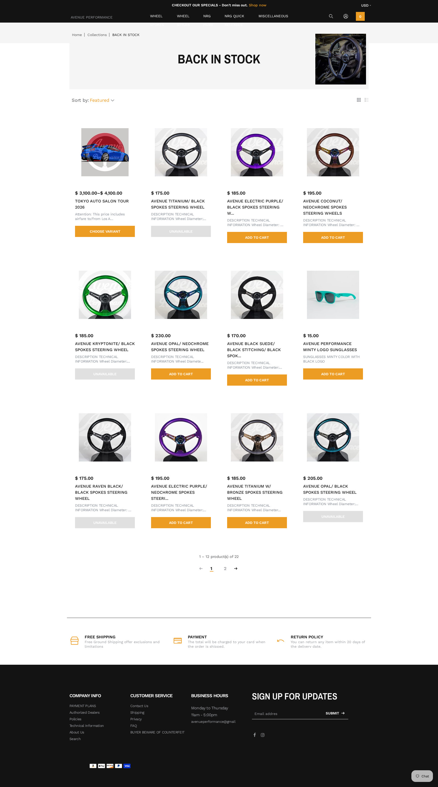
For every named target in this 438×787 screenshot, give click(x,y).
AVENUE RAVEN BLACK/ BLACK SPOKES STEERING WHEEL (101, 492)
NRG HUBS (208, 17)
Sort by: (80, 100)
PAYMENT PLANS (82, 706)
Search (75, 739)
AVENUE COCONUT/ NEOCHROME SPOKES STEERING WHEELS (325, 207)
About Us (76, 732)
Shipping (137, 712)
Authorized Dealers (84, 712)
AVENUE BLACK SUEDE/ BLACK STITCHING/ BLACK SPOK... (254, 349)
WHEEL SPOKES (157, 17)
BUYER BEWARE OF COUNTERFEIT (157, 732)
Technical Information (86, 726)
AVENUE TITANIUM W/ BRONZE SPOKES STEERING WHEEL (255, 492)
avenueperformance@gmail (213, 722)
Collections (97, 35)
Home (77, 35)
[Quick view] (135, 132)
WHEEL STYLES (183, 17)
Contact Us (139, 706)
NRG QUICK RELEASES (234, 17)
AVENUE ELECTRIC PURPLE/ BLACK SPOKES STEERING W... (255, 207)
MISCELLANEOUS (273, 16)
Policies (75, 719)
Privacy (135, 719)
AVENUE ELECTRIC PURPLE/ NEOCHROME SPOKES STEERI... (179, 492)
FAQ (133, 726)
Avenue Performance (92, 17)
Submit (333, 713)
